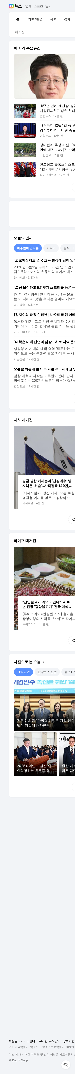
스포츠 (38, 6)
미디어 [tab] (51, 248)
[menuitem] (17, 19)
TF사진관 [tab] (23, 672)
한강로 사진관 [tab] (47, 672)
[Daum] (12, 6)
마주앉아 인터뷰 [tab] (28, 248)
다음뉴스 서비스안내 (22, 1041)
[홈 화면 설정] (65, 1064)
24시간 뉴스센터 (49, 1041)
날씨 (48, 6)
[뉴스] (18, 6)
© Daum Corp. (19, 1060)
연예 (28, 6)
